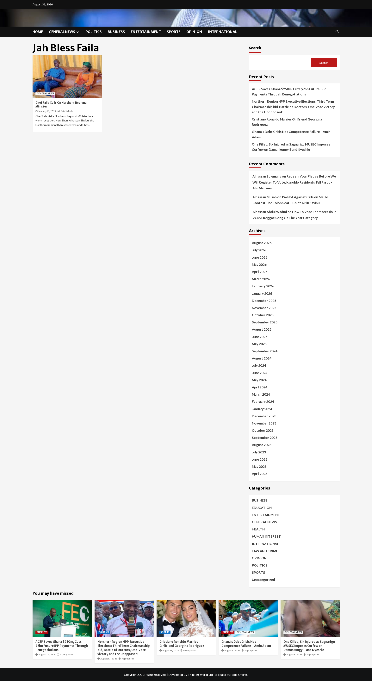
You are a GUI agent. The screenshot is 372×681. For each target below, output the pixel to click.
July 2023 (259, 452)
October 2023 (263, 430)
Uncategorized (263, 580)
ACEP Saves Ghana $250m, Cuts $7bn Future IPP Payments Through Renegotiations (289, 91)
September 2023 (264, 438)
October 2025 (263, 315)
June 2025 (259, 337)
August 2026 (261, 243)
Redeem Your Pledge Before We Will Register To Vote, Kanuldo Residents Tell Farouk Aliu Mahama (294, 182)
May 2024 (259, 380)
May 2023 (259, 466)
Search (255, 47)
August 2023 (261, 445)
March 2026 (261, 279)
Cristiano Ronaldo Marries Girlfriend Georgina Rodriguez (287, 121)
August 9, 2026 (232, 650)
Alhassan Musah (264, 197)
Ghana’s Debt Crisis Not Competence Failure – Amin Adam (291, 134)
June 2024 (259, 373)
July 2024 (259, 365)
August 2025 (261, 329)
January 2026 (262, 293)
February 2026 (263, 286)
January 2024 (262, 409)
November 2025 (264, 308)
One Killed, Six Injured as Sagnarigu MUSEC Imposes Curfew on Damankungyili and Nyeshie (291, 147)
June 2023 (259, 459)
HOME (38, 31)
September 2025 (264, 322)
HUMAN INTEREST (266, 536)
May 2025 (259, 344)
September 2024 (264, 351)
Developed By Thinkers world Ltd (190, 674)
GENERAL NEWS (62, 31)
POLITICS (94, 31)
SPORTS (174, 31)
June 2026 (259, 257)
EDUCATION (262, 508)
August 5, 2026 (294, 654)
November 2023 (264, 423)
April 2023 (259, 474)
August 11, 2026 (170, 650)
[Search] (337, 31)
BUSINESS (116, 31)
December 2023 (264, 416)
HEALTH (258, 529)
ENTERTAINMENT (146, 31)
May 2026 (259, 265)
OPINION (194, 31)
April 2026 (259, 272)
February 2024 (263, 401)
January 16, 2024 (47, 111)
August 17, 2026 (108, 658)
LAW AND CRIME (265, 551)
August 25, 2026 (47, 654)
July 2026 (259, 250)
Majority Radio (66, 111)
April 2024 (259, 387)
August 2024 (261, 358)
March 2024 (261, 394)
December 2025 (264, 301)
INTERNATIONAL (222, 31)
